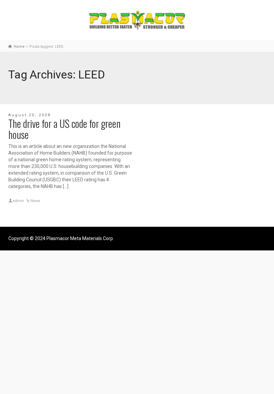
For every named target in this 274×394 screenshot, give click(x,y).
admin (18, 201)
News (35, 201)
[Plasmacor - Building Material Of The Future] (137, 19)
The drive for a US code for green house (64, 129)
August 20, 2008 (29, 115)
